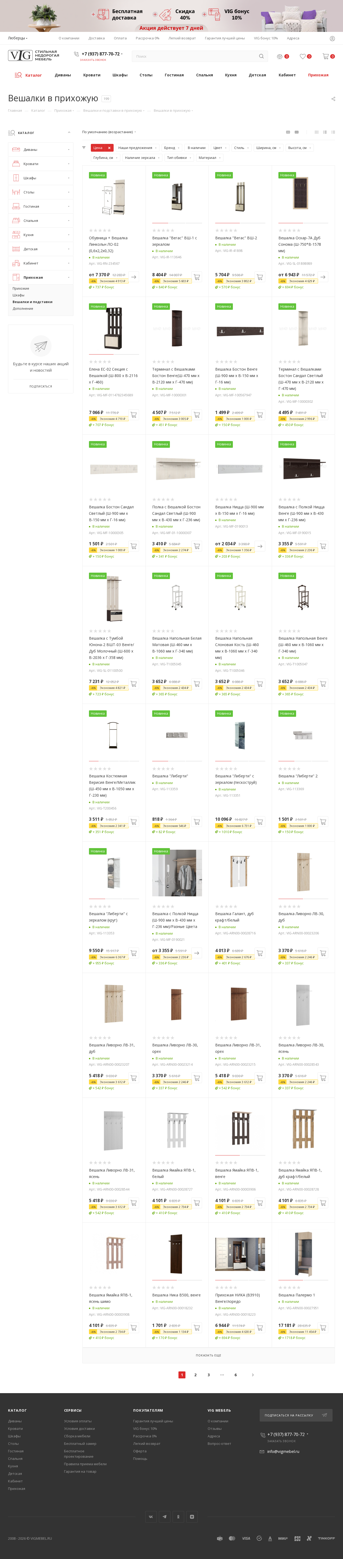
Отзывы (215, 1428)
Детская (15, 1473)
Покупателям (148, 1410)
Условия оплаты (78, 1421)
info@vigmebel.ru (283, 1451)
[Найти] (261, 56)
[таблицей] (333, 132)
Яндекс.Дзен (192, 1517)
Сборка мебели (77, 1436)
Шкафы (14, 1436)
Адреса (214, 1436)
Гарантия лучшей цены (153, 1421)
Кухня (13, 1466)
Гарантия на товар (80, 1471)
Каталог (17, 1410)
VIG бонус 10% (145, 1428)
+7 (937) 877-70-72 (101, 54)
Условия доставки (79, 1428)
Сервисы (73, 1410)
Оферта (140, 1451)
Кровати (15, 1428)
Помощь (140, 1458)
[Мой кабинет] (332, 39)
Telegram (164, 1517)
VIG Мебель (219, 1410)
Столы (13, 1443)
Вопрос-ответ (219, 1443)
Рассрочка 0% (145, 1436)
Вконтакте (151, 1517)
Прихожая (16, 1488)
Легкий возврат (147, 1443)
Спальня (15, 1458)
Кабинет (15, 1481)
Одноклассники (178, 1517)
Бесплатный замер (80, 1443)
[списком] (325, 132)
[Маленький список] (288, 132)
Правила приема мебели (85, 1463)
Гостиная (16, 1451)
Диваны (15, 1421)
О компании (218, 1421)
